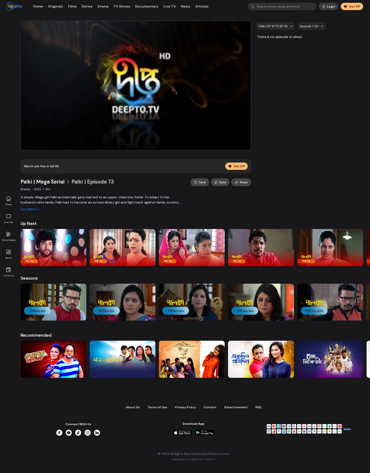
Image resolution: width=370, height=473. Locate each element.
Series (87, 6)
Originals (55, 6)
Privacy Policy (185, 407)
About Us (133, 407)
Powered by (193, 459)
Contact (210, 407)
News (185, 6)
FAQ (258, 407)
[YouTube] (69, 433)
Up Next (29, 223)
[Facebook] (59, 433)
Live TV (169, 6)
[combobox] (275, 26)
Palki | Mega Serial (43, 181)
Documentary (146, 6)
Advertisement (236, 407)
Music (8, 257)
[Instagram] (88, 433)
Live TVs (8, 222)
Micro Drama (8, 240)
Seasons (29, 278)
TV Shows (121, 6)
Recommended (36, 335)
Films (72, 6)
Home (9, 204)
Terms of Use (157, 407)
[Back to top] (358, 463)
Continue (8, 275)
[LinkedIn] (97, 433)
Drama (103, 6)
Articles (202, 6)
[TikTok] (78, 433)
